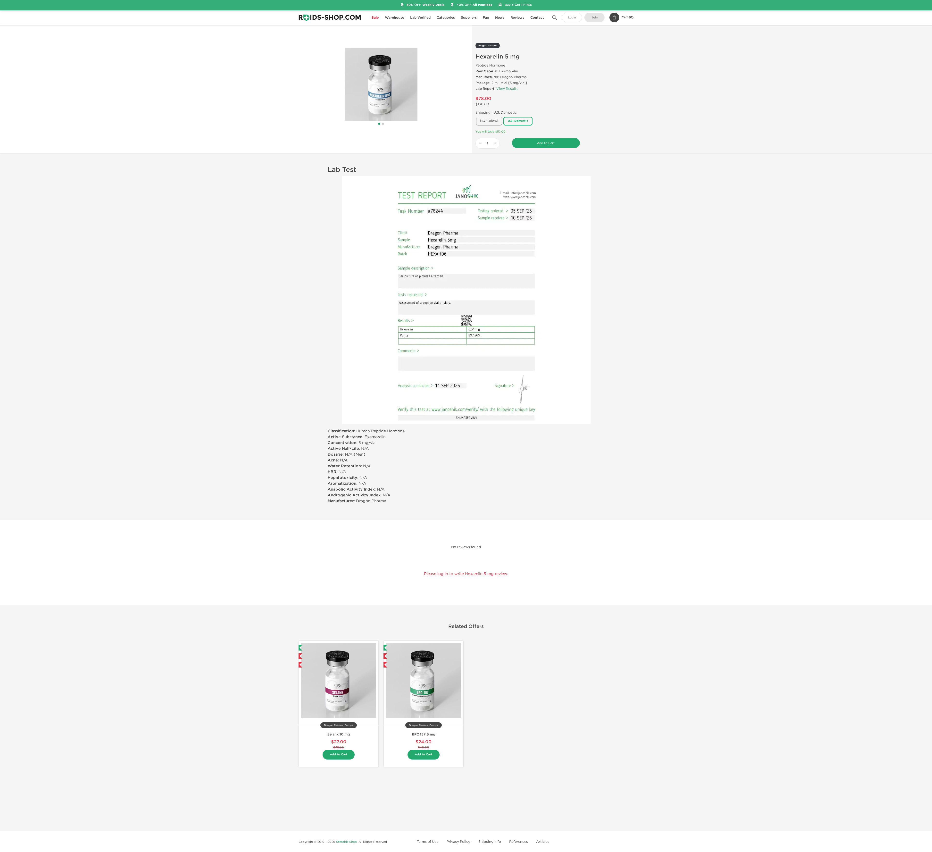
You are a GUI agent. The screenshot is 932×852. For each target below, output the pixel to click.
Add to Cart (546, 143)
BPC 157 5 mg (423, 734)
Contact (537, 18)
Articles (542, 842)
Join (594, 17)
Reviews (517, 18)
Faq (486, 18)
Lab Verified (420, 18)
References (518, 842)
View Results (507, 89)
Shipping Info (489, 842)
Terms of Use (427, 842)
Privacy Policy (458, 842)
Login (572, 17)
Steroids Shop (346, 842)
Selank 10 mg (338, 734)
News (499, 18)
